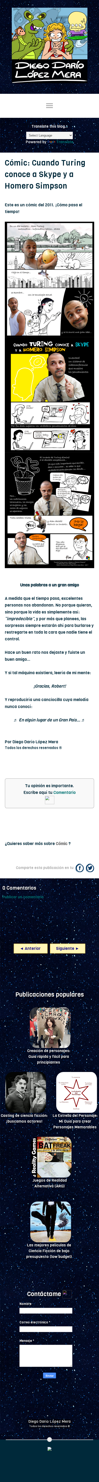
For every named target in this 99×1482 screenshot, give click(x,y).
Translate (64, 141)
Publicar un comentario (23, 896)
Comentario (64, 792)
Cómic (62, 843)
